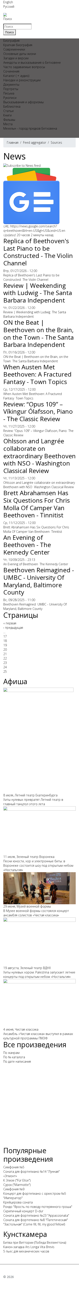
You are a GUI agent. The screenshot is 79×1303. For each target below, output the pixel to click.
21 (5, 654)
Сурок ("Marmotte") (17, 1185)
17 (5, 636)
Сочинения (11, 71)
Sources (56, 142)
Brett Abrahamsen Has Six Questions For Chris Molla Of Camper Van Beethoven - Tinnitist (36, 504)
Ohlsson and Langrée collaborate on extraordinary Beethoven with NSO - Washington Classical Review (39, 456)
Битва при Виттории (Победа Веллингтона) (34, 1242)
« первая (9, 623)
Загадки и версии (16, 58)
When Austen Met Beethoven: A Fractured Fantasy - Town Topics (37, 374)
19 (5, 645)
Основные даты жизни (19, 54)
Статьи (8, 111)
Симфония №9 (13, 1189)
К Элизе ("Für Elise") (17, 1180)
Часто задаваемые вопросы (24, 67)
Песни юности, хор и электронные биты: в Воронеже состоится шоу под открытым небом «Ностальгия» (38, 865)
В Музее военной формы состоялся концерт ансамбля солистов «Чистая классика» (36, 913)
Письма (8, 93)
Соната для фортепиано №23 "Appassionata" (36, 1215)
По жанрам (11, 1053)
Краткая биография (17, 45)
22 (5, 658)
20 (5, 649)
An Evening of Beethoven (20, 564)
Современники (14, 49)
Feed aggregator (34, 142)
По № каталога (14, 1057)
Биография (11, 40)
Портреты (10, 89)
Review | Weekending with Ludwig (26, 312)
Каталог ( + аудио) (16, 76)
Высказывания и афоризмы (23, 102)
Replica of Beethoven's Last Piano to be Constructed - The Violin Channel (38, 252)
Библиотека (11, 106)
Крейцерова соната (18, 1202)
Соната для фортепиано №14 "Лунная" (31, 1171)
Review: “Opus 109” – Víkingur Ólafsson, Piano (35, 431)
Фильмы (9, 120)
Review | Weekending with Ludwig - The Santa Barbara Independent (37, 292)
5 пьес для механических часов (26, 1251)
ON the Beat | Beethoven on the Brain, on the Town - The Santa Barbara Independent (38, 333)
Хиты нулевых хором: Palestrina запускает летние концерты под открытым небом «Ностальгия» (39, 974)
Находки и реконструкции (22, 80)
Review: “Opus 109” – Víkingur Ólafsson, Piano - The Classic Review (38, 411)
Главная (12, 142)
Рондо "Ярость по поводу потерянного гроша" (37, 1207)
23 (5, 663)
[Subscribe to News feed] (22, 165)
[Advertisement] (39, 1106)
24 (5, 667)
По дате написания (17, 1061)
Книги (7, 115)
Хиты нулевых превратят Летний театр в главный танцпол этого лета (33, 801)
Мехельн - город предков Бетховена (30, 128)
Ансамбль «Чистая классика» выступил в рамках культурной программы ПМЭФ (38, 1036)
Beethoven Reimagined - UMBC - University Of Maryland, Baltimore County (38, 581)
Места (8, 124)
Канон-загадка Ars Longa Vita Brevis (28, 1247)
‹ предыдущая (13, 627)
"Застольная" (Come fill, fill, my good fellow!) (34, 1224)
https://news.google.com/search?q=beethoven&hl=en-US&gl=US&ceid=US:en (34, 228)
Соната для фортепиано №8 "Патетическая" (35, 1220)
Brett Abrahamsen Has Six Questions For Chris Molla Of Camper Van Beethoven (36, 529)
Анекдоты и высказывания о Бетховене (32, 62)
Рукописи (9, 98)
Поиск (7, 19)
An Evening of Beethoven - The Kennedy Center (27, 544)
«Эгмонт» (10, 1176)
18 (5, 641)
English (8, 2)
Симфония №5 (13, 1167)
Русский (8, 6)
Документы (11, 84)
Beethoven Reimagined (19, 604)
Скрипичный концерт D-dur (23, 1211)
